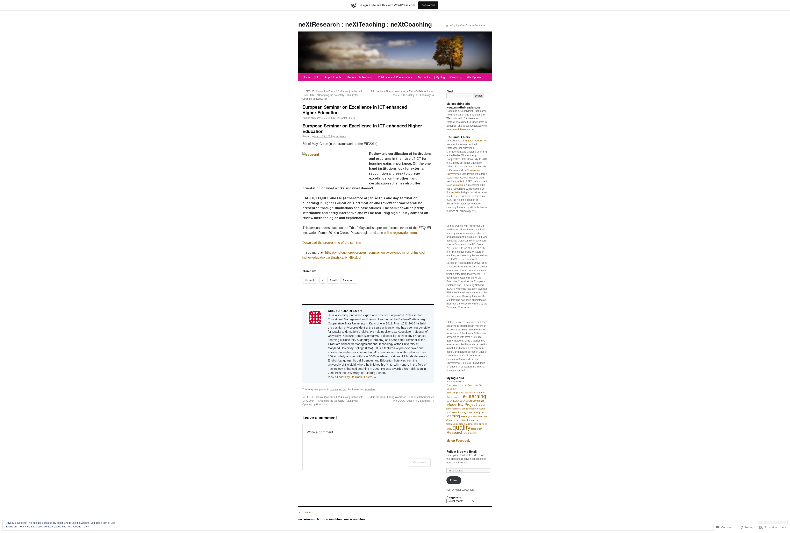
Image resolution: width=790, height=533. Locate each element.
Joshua (461, 412)
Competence (458, 392)
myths (469, 416)
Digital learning (454, 397)
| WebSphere (473, 77)
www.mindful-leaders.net (460, 129)
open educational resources (464, 420)
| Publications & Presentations (394, 77)
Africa (449, 381)
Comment (419, 462)
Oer (448, 420)
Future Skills (453, 192)
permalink (369, 389)
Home (306, 77)
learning (453, 416)
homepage (470, 408)
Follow (454, 480)
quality (462, 427)
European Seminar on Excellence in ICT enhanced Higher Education (354, 109)
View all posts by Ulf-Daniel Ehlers (352, 377)
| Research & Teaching (358, 77)
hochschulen (458, 408)
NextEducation (454, 185)
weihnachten (470, 433)
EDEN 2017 (459, 401)
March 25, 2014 (323, 136)
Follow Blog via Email (461, 451)
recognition (476, 429)
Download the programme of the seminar (331, 242)
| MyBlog (439, 77)
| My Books (423, 77)
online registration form (400, 232)
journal (469, 412)
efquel (451, 404)
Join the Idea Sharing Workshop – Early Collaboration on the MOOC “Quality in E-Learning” (402, 93)
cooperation (470, 392)
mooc (463, 416)
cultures (481, 392)
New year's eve (480, 416)
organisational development (473, 424)
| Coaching (455, 77)
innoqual (481, 408)
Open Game (452, 424)
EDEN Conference (475, 401)
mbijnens (341, 136)
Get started (428, 5)
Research (454, 432)
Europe (481, 405)
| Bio (316, 77)
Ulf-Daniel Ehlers (345, 118)
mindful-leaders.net (475, 140)
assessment (458, 381)
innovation (451, 412)
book (448, 392)
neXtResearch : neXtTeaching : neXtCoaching (365, 24)
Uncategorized (338, 389)
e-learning (474, 396)
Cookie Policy (81, 526)
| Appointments (332, 77)
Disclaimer (308, 512)
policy (449, 429)
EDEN (449, 401)
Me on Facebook (458, 440)
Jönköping (478, 412)
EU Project (467, 404)
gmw (448, 408)
